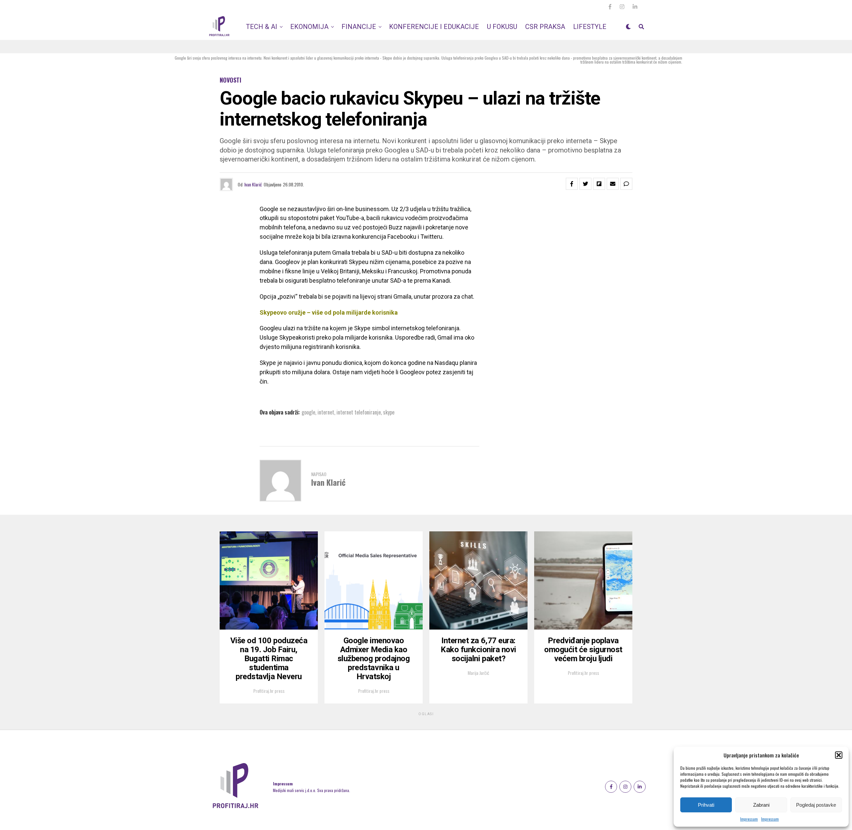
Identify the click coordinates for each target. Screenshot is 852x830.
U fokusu (502, 27)
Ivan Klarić (253, 184)
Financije (358, 27)
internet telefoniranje (358, 412)
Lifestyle (589, 27)
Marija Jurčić (478, 672)
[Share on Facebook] (572, 184)
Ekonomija (309, 27)
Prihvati (706, 805)
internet (326, 412)
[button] (838, 755)
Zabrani (761, 805)
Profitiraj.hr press (269, 690)
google (308, 412)
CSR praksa (545, 27)
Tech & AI (261, 27)
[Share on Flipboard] (599, 184)
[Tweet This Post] (585, 184)
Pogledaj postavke (816, 805)
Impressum (749, 819)
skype (388, 412)
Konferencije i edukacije (434, 27)
